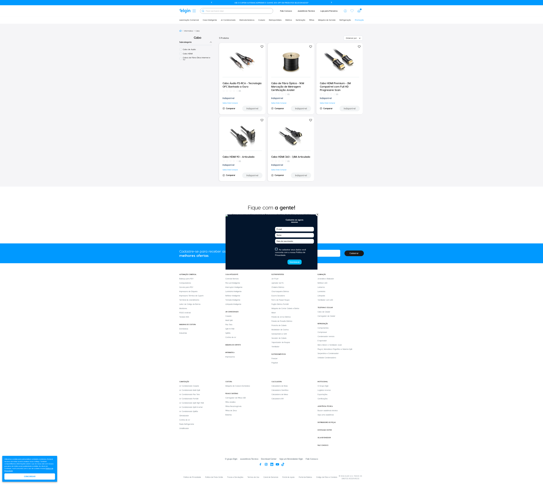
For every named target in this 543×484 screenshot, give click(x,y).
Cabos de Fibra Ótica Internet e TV (196, 58)
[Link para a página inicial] (180, 31)
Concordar (29, 476)
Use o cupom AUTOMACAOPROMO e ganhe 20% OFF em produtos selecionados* (271, 3)
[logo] (184, 10)
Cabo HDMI (188, 53)
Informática (188, 31)
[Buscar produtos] (203, 11)
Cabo (198, 31)
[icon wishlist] (352, 11)
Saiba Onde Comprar (230, 103)
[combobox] (236, 11)
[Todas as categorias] (194, 11)
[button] (345, 11)
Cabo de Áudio (189, 49)
